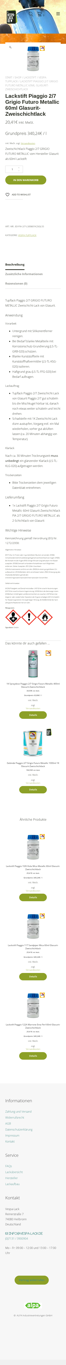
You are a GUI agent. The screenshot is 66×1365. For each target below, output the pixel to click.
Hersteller (11, 1178)
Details (33, 715)
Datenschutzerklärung (18, 1129)
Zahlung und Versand (18, 1111)
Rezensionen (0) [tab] (16, 283)
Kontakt (10, 1141)
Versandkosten (28, 143)
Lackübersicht (14, 1172)
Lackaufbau (12, 1184)
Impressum (12, 1135)
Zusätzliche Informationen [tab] (24, 274)
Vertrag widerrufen (32, 1280)
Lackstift (30, 77)
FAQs (8, 1166)
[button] (10, 47)
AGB (8, 1123)
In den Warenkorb (25, 180)
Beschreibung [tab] (14, 264)
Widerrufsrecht (14, 1117)
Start (8, 77)
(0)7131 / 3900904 (16, 1238)
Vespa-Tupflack (27, 235)
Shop (18, 77)
